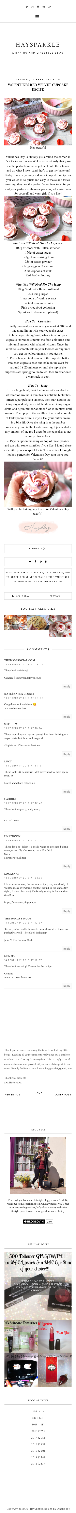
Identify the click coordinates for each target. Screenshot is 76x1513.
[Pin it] (41, 562)
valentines (62, 577)
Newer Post (13, 1094)
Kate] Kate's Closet (19, 694)
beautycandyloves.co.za (28, 678)
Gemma (9, 956)
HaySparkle (36, 1508)
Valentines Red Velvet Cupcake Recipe (38, 581)
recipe (15, 577)
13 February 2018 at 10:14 (23, 728)
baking (25, 572)
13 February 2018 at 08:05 (24, 664)
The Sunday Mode (17, 918)
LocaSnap (11, 874)
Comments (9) (38, 548)
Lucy (8, 761)
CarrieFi (10, 799)
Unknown (12, 836)
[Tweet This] (30, 562)
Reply (66, 686)
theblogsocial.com (19, 660)
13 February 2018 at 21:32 (23, 878)
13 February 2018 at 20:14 (23, 840)
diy (47, 572)
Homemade (56, 572)
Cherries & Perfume (29, 745)
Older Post (63, 1094)
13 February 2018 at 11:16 (22, 765)
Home (38, 1093)
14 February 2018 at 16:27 (23, 960)
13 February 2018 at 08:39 (24, 698)
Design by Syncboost (57, 1508)
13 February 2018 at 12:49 (23, 803)
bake (17, 572)
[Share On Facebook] (35, 562)
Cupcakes (37, 572)
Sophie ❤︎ (10, 724)
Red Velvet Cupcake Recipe (37, 577)
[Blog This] (46, 562)
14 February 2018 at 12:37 (23, 922)
